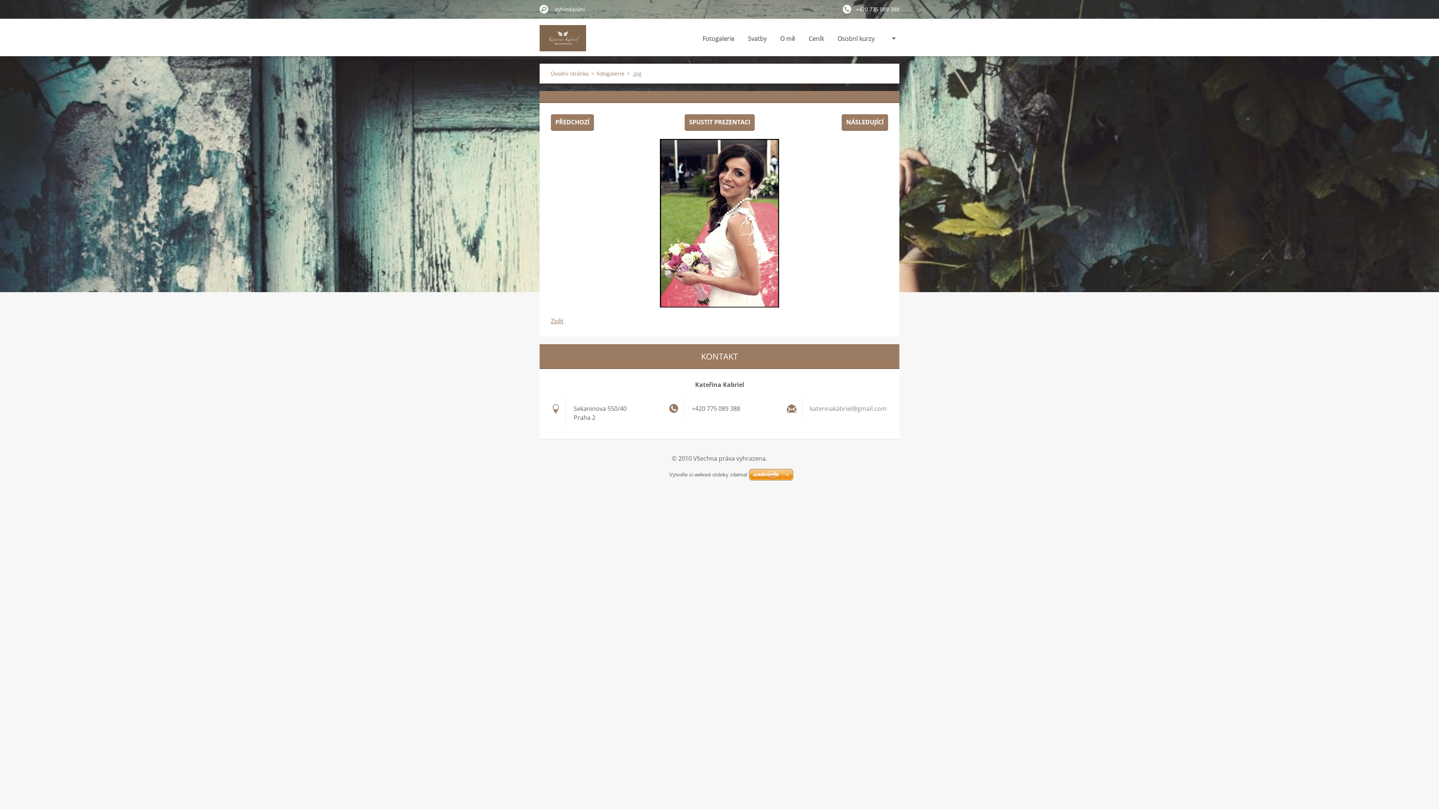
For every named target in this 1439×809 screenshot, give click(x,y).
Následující (865, 122)
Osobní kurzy (856, 38)
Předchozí (572, 122)
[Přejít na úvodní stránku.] (563, 42)
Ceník (816, 38)
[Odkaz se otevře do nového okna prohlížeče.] (719, 223)
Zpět (557, 321)
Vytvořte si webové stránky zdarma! (708, 475)
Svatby (757, 38)
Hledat (544, 9)
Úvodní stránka (570, 73)
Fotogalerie (718, 38)
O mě (787, 38)
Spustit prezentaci (719, 122)
